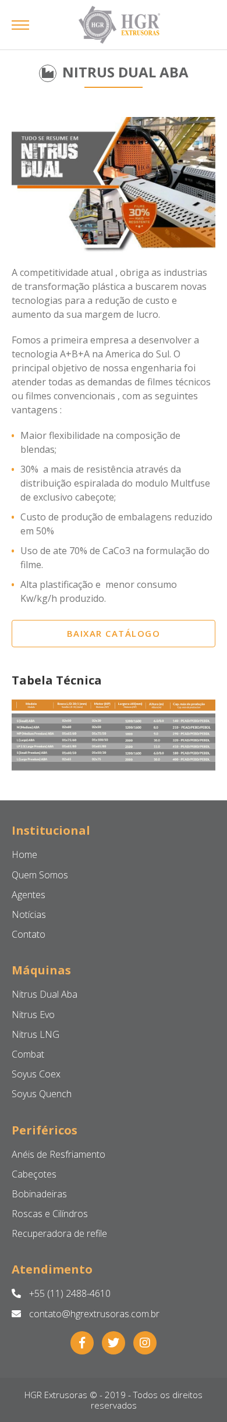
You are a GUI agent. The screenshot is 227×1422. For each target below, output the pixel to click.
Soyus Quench (42, 1093)
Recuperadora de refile (59, 1233)
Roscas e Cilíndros (50, 1213)
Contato (28, 934)
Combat (28, 1054)
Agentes (28, 894)
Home (24, 854)
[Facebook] (82, 1342)
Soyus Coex (36, 1074)
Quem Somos (40, 874)
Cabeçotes (34, 1174)
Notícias (29, 914)
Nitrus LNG (35, 1034)
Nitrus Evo (33, 1014)
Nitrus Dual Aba (44, 994)
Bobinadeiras (39, 1193)
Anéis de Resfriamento (58, 1154)
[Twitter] (113, 1342)
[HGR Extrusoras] (119, 25)
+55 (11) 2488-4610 (69, 1293)
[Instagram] (145, 1342)
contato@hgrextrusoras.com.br (93, 1313)
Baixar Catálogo (114, 633)
